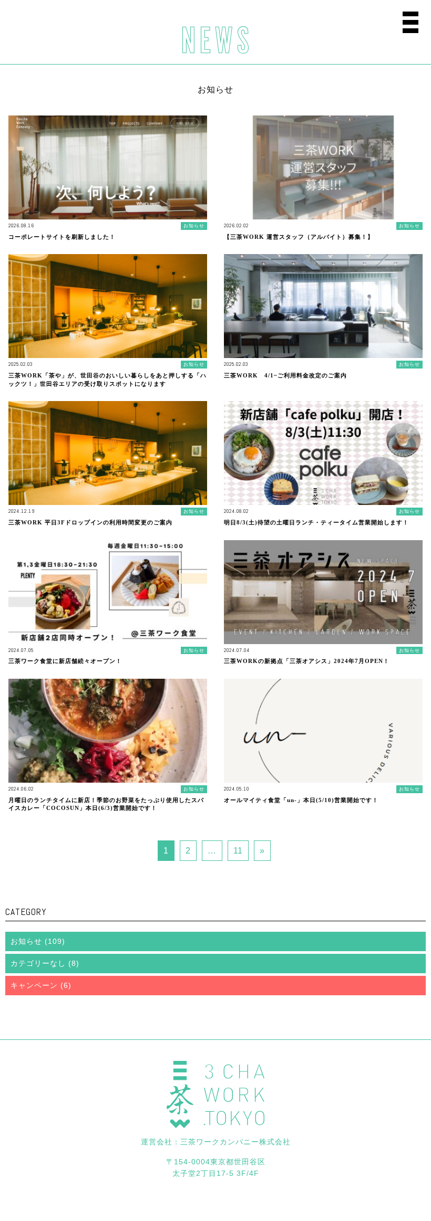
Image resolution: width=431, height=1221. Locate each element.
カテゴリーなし (38, 963)
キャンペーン (34, 985)
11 (238, 850)
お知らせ (26, 941)
